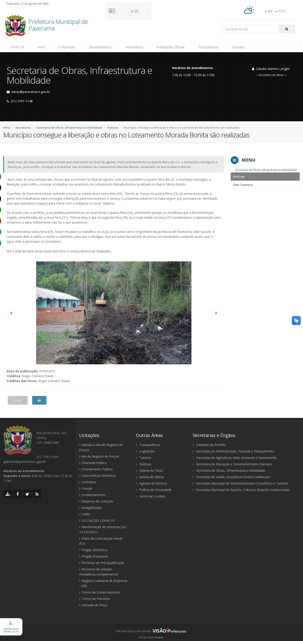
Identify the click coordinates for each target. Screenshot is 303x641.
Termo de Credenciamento (101, 592)
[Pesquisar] (287, 29)
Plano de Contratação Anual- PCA (101, 541)
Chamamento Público (97, 469)
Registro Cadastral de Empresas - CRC (103, 583)
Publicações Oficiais (171, 47)
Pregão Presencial (95, 556)
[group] (151, 632)
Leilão (86, 514)
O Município (66, 47)
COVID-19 (17, 47)
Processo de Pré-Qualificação (103, 563)
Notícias (113, 127)
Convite (87, 488)
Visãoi (159, 637)
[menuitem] (265, 176)
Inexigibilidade (92, 508)
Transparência (208, 47)
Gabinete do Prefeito (210, 445)
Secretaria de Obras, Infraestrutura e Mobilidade (69, 127)
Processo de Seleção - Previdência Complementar (98, 571)
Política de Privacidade (154, 490)
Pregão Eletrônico (94, 550)
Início (41, 47)
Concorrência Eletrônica (99, 475)
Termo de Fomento (96, 599)
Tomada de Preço (95, 605)
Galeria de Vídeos (151, 477)
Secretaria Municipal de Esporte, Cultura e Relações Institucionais (242, 490)
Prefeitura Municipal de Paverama (58, 25)
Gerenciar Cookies (151, 496)
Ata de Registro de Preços (100, 456)
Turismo (144, 458)
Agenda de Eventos (152, 483)
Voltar (17, 400)
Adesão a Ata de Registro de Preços (101, 447)
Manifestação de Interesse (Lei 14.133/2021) (102, 529)
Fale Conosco (243, 185)
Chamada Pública (94, 463)
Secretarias (23, 127)
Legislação (146, 451)
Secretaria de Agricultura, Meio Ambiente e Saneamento (236, 458)
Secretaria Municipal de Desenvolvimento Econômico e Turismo (241, 483)
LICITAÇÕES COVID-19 (98, 520)
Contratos (89, 482)
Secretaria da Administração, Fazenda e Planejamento (234, 451)
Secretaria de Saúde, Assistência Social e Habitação (232, 477)
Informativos (134, 47)
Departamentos (100, 47)
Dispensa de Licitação (97, 501)
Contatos (238, 47)
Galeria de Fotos (150, 470)
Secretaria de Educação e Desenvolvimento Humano (233, 464)
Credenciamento (93, 495)
